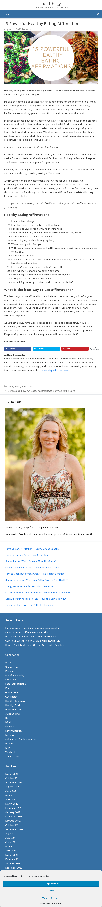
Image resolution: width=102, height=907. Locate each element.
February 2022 (13, 808)
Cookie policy (45, 904)
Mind (17, 386)
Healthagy (51, 3)
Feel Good (10, 679)
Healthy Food (12, 705)
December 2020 (13, 867)
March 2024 (11, 774)
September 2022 (14, 782)
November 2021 (13, 821)
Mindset (9, 726)
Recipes (9, 743)
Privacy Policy (57, 904)
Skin (7, 748)
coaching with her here (55, 370)
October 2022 (12, 778)
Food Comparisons (15, 684)
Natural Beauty (13, 730)
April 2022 (10, 799)
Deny (51, 891)
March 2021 (11, 855)
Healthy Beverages (15, 701)
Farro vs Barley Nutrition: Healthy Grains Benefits (32, 628)
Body (10, 386)
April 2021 (10, 850)
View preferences (51, 898)
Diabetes (10, 671)
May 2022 (10, 795)
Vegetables (11, 752)
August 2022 (12, 786)
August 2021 (11, 833)
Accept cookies (51, 883)
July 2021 (10, 838)
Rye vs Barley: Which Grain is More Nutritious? (30, 636)
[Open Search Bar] (98, 14)
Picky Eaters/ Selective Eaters (21, 739)
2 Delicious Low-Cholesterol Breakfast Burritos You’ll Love (41, 390)
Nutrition (27, 386)
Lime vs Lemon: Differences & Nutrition (26, 632)
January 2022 (12, 812)
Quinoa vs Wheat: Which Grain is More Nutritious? (32, 640)
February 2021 (12, 859)
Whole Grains (12, 756)
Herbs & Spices (13, 709)
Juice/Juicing (12, 713)
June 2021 (10, 842)
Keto (7, 718)
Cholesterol (11, 667)
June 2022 (10, 791)
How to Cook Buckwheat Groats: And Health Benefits (34, 645)
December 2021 (13, 816)
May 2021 (10, 846)
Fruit (7, 688)
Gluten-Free (11, 692)
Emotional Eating (14, 675)
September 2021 (14, 829)
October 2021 (12, 825)
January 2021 (12, 863)
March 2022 (11, 803)
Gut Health (11, 696)
